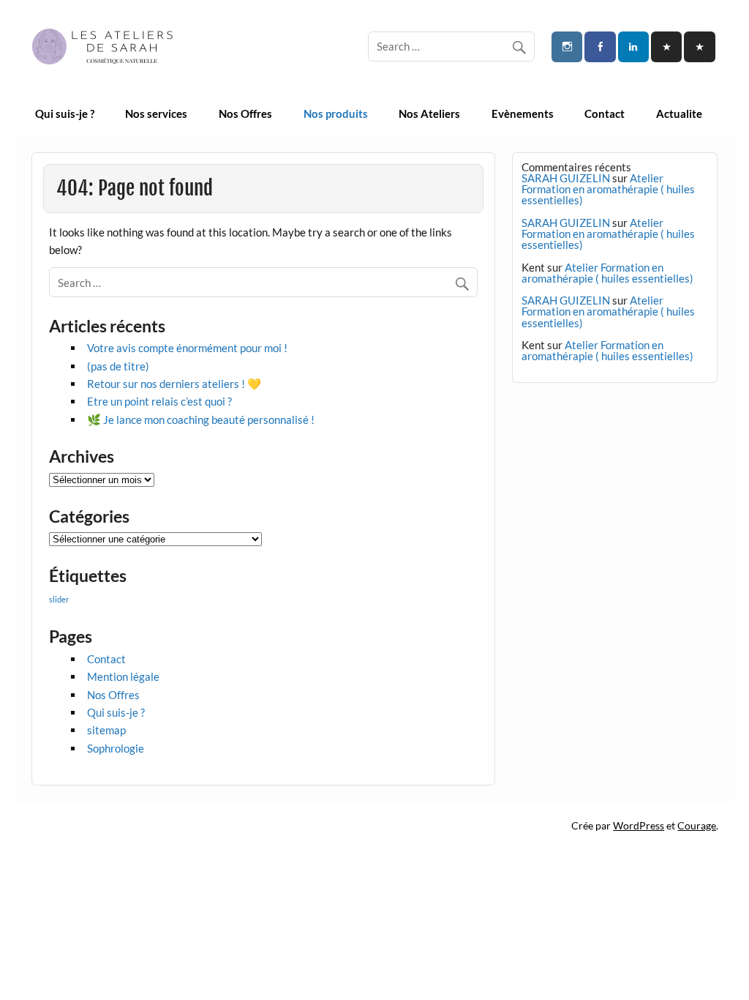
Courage (696, 825)
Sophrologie (115, 748)
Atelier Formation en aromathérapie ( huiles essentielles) (608, 188)
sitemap (106, 729)
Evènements (523, 113)
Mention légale (123, 676)
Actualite (679, 113)
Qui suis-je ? (64, 113)
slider (59, 599)
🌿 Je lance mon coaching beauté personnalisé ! (201, 419)
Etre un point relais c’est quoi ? (159, 401)
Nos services (156, 113)
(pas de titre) (118, 366)
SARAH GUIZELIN (566, 177)
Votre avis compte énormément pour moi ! (187, 347)
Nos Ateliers (429, 113)
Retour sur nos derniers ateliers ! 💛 (174, 383)
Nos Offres (245, 113)
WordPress (638, 825)
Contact (604, 113)
